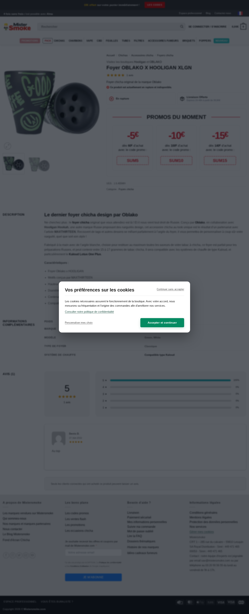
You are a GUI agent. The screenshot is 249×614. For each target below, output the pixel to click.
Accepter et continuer (162, 322)
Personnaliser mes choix (79, 322)
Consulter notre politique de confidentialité (89, 311)
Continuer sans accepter (170, 289)
